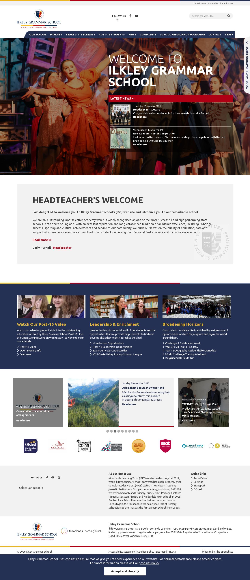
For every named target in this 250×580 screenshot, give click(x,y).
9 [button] (137, 431)
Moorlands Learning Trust (247, 65)
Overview (25, 354)
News (132, 34)
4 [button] (118, 431)
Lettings (198, 481)
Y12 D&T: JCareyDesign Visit (200, 404)
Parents (56, 34)
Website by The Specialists (217, 551)
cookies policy (149, 563)
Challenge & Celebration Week (183, 343)
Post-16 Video (28, 346)
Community (148, 34)
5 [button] (122, 431)
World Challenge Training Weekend (185, 354)
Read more (140, 116)
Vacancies (213, 3)
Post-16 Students (112, 34)
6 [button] (126, 431)
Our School (37, 34)
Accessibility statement (122, 551)
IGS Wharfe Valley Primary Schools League (117, 354)
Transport (199, 485)
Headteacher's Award (146, 109)
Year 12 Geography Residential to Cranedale (190, 350)
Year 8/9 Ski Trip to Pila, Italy (181, 346)
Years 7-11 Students (80, 34)
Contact (215, 34)
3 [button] (115, 431)
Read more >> (42, 239)
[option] (170, 126)
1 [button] (107, 431)
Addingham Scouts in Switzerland (143, 387)
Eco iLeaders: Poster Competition (154, 133)
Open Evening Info (30, 350)
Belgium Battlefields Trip (179, 358)
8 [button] (133, 431)
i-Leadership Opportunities (108, 343)
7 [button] (129, 431)
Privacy (171, 551)
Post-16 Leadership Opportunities (112, 346)
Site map (161, 551)
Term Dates (200, 478)
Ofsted (198, 489)
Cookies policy (145, 551)
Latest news (200, 3)
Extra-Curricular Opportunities (110, 350)
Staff (229, 34)
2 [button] (111, 431)
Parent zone (226, 3)
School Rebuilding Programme (182, 34)
